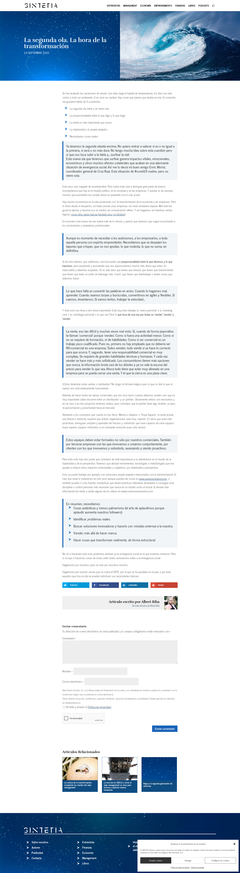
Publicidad (37, 852)
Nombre (67, 671)
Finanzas (180, 6)
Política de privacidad (197, 867)
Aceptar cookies (155, 860)
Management (130, 6)
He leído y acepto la (89, 707)
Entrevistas (113, 6)
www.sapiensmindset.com (153, 478)
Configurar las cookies (220, 860)
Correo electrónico (73, 681)
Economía (145, 6)
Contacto (37, 858)
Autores (36, 847)
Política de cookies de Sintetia (180, 867)
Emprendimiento (163, 6)
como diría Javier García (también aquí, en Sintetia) (98, 214)
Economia (87, 852)
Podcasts (203, 6)
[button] (234, 844)
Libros (191, 6)
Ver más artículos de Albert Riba (145, 605)
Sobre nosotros (40, 842)
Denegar (188, 860)
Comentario (69, 638)
